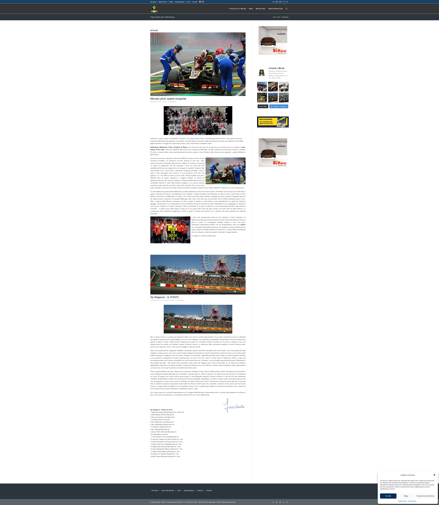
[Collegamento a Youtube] (276, 1)
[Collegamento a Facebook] (283, 1)
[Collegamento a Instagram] (287, 1)
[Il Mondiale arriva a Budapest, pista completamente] (284, 97)
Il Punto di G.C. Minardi (168, 300)
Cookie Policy (402, 501)
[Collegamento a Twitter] (280, 1)
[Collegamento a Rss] (273, 1)
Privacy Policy (412, 501)
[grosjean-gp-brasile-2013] (198, 64)
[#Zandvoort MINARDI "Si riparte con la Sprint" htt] (284, 87)
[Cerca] (286, 9)
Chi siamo (153, 2)
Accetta (388, 496)
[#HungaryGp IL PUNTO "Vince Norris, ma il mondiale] (273, 97)
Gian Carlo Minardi (168, 490)
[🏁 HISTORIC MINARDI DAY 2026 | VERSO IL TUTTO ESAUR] (262, 97)
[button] (434, 475)
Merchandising (179, 2)
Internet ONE (178, 502)
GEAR (171, 2)
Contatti (194, 2)
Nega (406, 496)
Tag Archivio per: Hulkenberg (162, 17)
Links (188, 2)
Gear (179, 490)
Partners (200, 490)
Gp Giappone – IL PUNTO (164, 297)
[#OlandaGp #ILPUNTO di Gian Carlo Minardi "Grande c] (273, 87)
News (165, 102)
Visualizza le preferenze (425, 496)
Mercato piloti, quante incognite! (168, 98)
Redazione (173, 102)
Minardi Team (163, 2)
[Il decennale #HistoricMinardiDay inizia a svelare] (262, 87)
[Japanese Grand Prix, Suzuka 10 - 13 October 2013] (198, 274)
